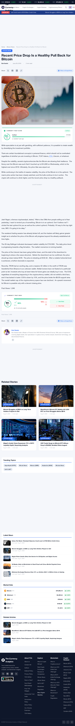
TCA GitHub (28, 677)
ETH (50, 156)
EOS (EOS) (66, 681)
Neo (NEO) (66, 696)
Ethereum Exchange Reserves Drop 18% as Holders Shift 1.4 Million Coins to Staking (38, 572)
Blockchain (41, 686)
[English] (70, 7)
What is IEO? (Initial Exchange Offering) (55, 677)
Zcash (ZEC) (67, 684)
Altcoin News (41, 680)
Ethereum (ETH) (68, 666)
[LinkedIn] (12, 673)
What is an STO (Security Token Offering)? (55, 685)
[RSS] (16, 673)
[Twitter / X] (3, 673)
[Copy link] (21, 70)
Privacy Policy (29, 674)
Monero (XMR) (34, 465)
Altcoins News (60, 465)
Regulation (41, 689)
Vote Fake (61, 306)
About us (27, 661)
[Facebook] (12, 70)
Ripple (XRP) (67, 678)
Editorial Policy (29, 671)
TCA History (28, 713)
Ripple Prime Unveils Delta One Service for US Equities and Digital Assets (34, 556)
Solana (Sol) (66, 692)
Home (3, 47)
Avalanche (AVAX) (47, 465)
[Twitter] (8, 70)
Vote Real (61, 301)
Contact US (28, 664)
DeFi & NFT (8, 469)
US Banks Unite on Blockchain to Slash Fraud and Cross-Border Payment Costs (36, 564)
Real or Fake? (29, 680)
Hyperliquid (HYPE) (10, 465)
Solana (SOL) (67, 705)
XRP (64, 708)
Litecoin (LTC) (67, 669)
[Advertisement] (37, 31)
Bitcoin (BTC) (67, 663)
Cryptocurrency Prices (55, 7)
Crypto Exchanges (27, 7)
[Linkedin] (16, 70)
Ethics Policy (28, 705)
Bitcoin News (10, 47)
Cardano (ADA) (67, 711)
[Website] (12, 339)
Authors (27, 668)
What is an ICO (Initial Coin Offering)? (54, 669)
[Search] (66, 7)
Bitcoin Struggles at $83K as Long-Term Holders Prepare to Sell (31, 548)
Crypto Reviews (41, 7)
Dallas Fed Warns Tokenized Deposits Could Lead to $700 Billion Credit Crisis (36, 541)
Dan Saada (15, 330)
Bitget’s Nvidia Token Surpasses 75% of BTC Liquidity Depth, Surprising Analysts (37, 638)
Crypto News (15, 7)
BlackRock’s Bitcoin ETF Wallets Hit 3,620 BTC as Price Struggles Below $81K (36, 630)
